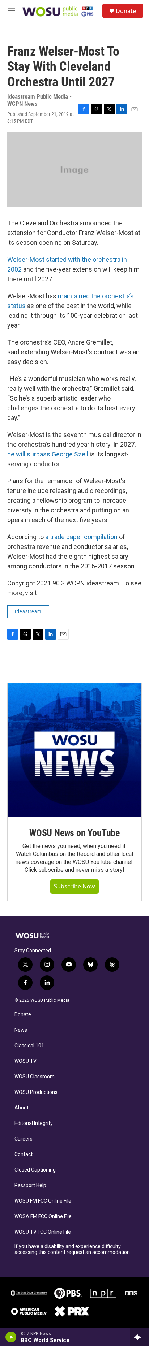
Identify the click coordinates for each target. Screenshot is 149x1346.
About (21, 1108)
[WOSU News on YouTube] (74, 750)
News (20, 1030)
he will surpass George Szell (47, 454)
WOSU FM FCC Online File (42, 1201)
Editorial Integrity (33, 1123)
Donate (126, 11)
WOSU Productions (36, 1092)
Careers (23, 1139)
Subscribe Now (74, 886)
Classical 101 (29, 1045)
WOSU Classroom (34, 1076)
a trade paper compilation (81, 537)
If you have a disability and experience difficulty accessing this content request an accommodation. (72, 1249)
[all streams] (139, 1337)
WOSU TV (25, 1061)
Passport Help (30, 1185)
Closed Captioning (35, 1170)
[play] (11, 1337)
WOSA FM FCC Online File (43, 1216)
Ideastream (28, 611)
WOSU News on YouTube (74, 832)
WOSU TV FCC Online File (42, 1232)
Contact (23, 1154)
